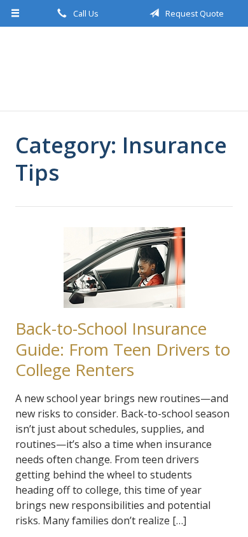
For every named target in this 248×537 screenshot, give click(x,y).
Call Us (85, 13)
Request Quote (193, 13)
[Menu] (15, 13)
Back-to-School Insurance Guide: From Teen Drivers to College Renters (122, 349)
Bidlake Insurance (124, 69)
